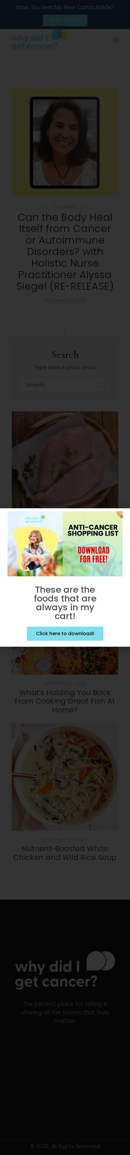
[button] (121, 516)
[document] (65, 577)
